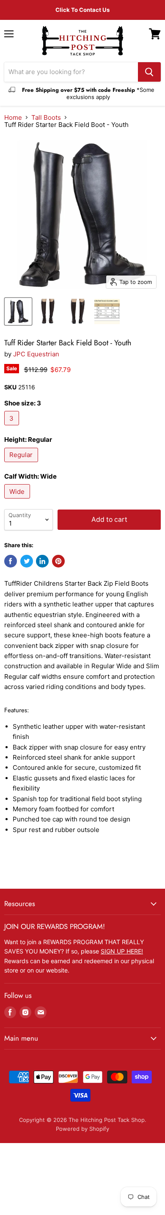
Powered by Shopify (82, 1128)
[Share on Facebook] (10, 561)
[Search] (149, 72)
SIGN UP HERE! (122, 951)
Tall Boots (46, 117)
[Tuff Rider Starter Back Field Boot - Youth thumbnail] (18, 311)
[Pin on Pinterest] (58, 561)
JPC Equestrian (36, 354)
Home (13, 117)
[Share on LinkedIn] (42, 561)
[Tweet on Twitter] (26, 561)
